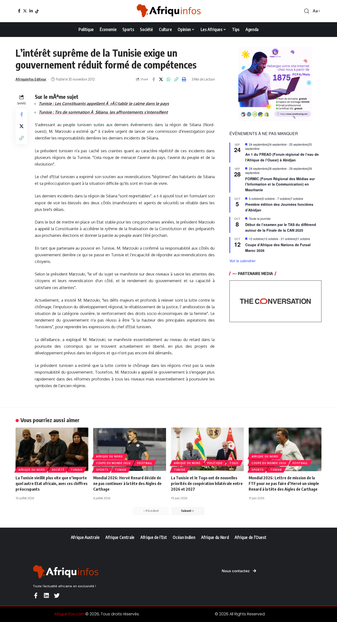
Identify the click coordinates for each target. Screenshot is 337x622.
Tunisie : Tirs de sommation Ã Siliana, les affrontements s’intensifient (103, 112)
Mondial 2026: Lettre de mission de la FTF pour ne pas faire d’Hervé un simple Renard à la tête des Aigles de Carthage (284, 483)
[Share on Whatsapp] (168, 79)
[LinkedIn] (31, 11)
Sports (102, 469)
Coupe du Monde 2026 (113, 463)
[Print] (184, 79)
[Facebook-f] (35, 595)
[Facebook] (19, 11)
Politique (215, 463)
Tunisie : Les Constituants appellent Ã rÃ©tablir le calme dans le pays (104, 103)
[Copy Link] (176, 79)
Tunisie (76, 469)
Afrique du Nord (32, 469)
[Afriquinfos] (168, 11)
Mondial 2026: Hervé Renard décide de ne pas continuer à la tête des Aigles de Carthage (127, 483)
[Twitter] (25, 11)
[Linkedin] (46, 595)
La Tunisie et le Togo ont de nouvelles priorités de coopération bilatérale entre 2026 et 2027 (207, 483)
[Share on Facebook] (153, 79)
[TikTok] (37, 11)
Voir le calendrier (242, 260)
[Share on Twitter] (161, 79)
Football (144, 463)
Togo (234, 463)
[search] (306, 11)
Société (58, 469)
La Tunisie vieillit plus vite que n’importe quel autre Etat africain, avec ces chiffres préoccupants (52, 483)
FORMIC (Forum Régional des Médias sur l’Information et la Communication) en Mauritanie (280, 184)
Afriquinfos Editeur (31, 79)
